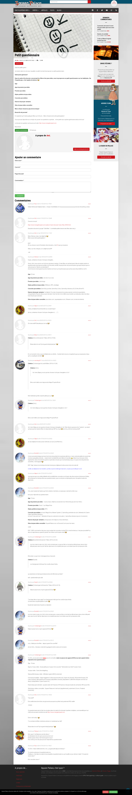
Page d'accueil (19, 174)
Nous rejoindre (20, 772)
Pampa (36, 731)
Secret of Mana (96, 771)
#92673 (89, 400)
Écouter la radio (105, 157)
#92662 (89, 655)
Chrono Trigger (106, 771)
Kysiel (35, 582)
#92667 (89, 537)
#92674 (89, 360)
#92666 (89, 582)
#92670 (89, 453)
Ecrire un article (105, 81)
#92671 (89, 438)
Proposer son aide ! (106, 123)
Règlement (19, 779)
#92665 (89, 611)
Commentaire (19, 180)
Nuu (35, 203)
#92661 (89, 694)
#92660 (89, 731)
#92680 (89, 218)
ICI (57, 245)
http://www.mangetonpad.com (47, 123)
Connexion (114, 3)
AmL (18, 60)
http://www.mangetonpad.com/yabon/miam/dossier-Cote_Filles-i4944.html (49, 225)
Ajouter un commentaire (21, 130)
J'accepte (105, 792)
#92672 (89, 424)
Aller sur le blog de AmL (81, 149)
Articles (44, 10)
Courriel (18, 167)
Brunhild (36, 453)
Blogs (59, 10)
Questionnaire (19, 63)
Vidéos (35, 10)
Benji (35, 335)
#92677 (89, 305)
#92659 (89, 745)
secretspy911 (38, 360)
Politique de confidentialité (23, 786)
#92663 (89, 640)
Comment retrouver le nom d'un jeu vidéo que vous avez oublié (105, 27)
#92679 (89, 233)
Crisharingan (37, 400)
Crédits (18, 782)
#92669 (89, 473)
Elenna (36, 257)
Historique (19, 775)
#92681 (89, 203)
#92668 (89, 488)
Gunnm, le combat (102, 34)
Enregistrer (20, 195)
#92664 (89, 625)
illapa (35, 305)
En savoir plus (113, 792)
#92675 (89, 335)
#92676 (89, 320)
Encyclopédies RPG (22, 10)
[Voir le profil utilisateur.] (25, 142)
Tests (52, 10)
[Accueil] (31, 3)
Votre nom (18, 160)
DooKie (109, 42)
